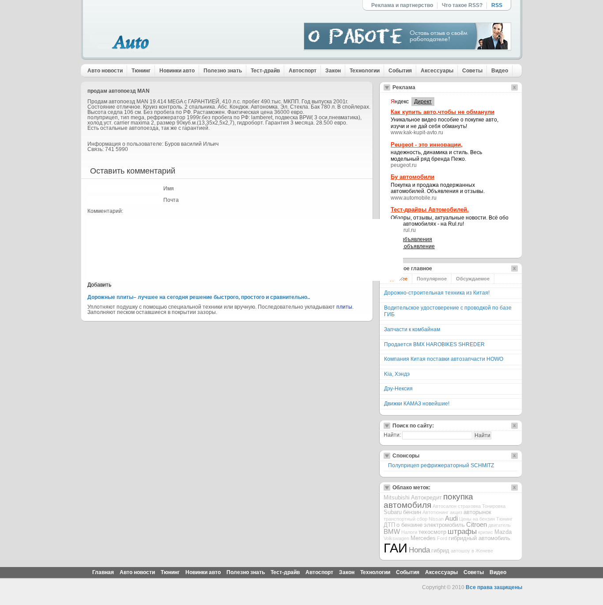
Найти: (392, 435)
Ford (442, 538)
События (400, 71)
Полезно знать (223, 71)
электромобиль (444, 525)
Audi (451, 518)
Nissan (436, 519)
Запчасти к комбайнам (412, 329)
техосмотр (432, 532)
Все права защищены (494, 587)
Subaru (393, 512)
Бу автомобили (412, 177)
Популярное (432, 278)
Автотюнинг (435, 512)
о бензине (409, 525)
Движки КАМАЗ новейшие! (416, 404)
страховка (469, 506)
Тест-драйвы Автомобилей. (430, 209)
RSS (496, 5)
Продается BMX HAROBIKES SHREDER (434, 344)
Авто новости (105, 71)
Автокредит (426, 497)
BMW (392, 531)
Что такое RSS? (462, 5)
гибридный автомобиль (479, 538)
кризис (485, 532)
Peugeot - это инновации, (427, 144)
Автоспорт (303, 71)
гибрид (440, 550)
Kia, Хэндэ (397, 374)
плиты (344, 307)
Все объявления (411, 239)
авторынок (477, 512)
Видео (499, 71)
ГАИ (395, 548)
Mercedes (423, 538)
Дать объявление (413, 246)
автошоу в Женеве (472, 550)
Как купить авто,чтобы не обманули (442, 112)
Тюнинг (141, 71)
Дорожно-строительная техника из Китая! (437, 293)
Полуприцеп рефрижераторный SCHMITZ (441, 465)
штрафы (462, 531)
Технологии (365, 71)
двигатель (499, 525)
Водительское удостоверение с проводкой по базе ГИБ (448, 311)
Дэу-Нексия (398, 389)
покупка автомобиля (428, 501)
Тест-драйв (265, 71)
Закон (333, 71)
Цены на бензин (477, 519)
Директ (423, 101)
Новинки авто (177, 71)
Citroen (476, 524)
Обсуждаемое (473, 278)
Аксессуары (437, 71)
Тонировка (493, 506)
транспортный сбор (405, 519)
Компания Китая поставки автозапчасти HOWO (443, 359)
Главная (103, 572)
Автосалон (444, 506)
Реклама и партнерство (402, 5)
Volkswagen (396, 538)
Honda (419, 550)
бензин (412, 512)
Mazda (503, 532)
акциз (456, 512)
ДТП (389, 525)
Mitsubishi (397, 497)
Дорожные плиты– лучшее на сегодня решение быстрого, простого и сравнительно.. (198, 297)
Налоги (409, 532)
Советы (472, 71)
